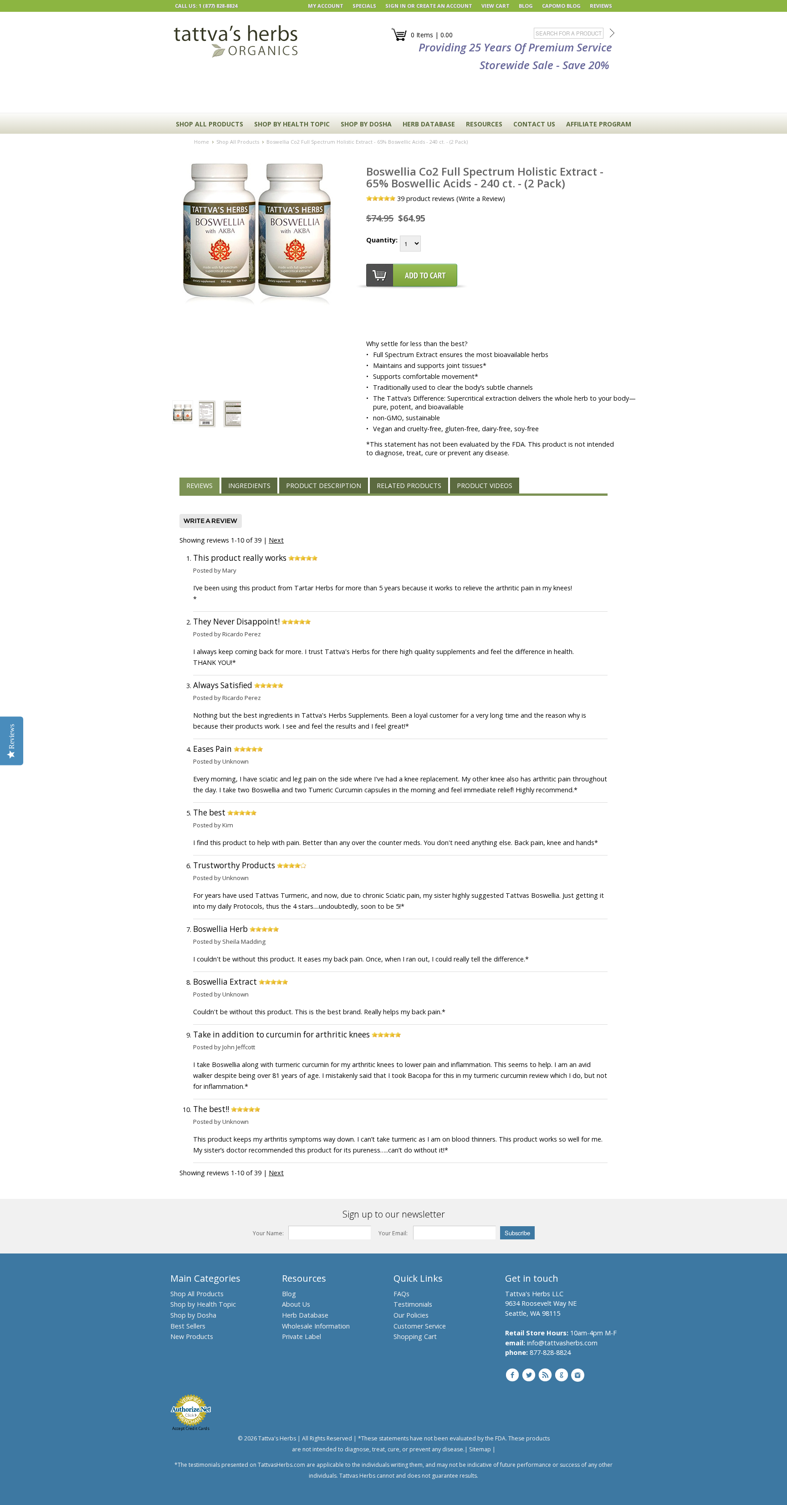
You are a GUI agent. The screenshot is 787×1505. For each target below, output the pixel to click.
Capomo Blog (561, 5)
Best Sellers (187, 1326)
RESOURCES (484, 124)
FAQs (401, 1293)
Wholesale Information (316, 1326)
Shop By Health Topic (292, 124)
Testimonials (413, 1304)
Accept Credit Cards (191, 1428)
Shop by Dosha (193, 1315)
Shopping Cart (415, 1336)
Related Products (409, 485)
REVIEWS (601, 5)
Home (201, 141)
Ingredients (249, 485)
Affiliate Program (598, 124)
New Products (191, 1336)
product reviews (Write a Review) (451, 198)
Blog (289, 1293)
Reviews (199, 485)
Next (276, 540)
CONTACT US (534, 124)
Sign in (395, 5)
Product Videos (484, 485)
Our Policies (411, 1315)
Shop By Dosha (366, 124)
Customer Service (420, 1326)
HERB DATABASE (429, 124)
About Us (296, 1304)
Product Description (323, 485)
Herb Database (305, 1315)
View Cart (495, 5)
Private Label (301, 1336)
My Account (325, 5)
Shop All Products (209, 124)
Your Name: (268, 1233)
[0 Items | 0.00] (399, 39)
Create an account (444, 5)
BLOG (526, 5)
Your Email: (393, 1233)
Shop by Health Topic (203, 1304)
